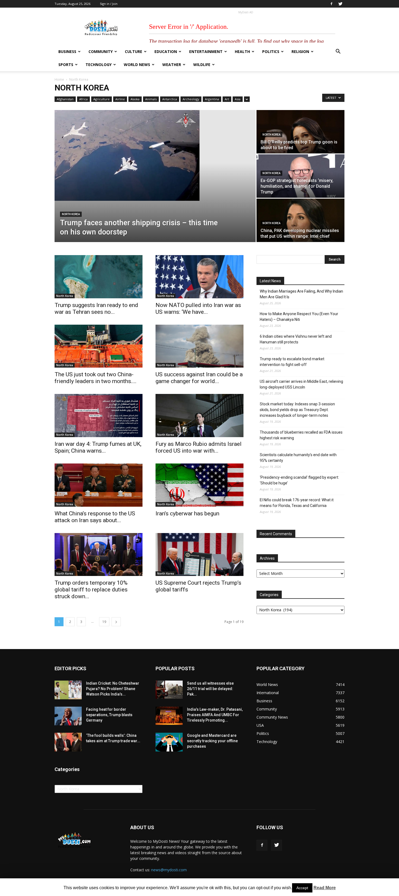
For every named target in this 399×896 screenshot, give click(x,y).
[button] (337, 52)
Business (67, 51)
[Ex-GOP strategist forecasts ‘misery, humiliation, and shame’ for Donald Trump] (300, 176)
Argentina (212, 99)
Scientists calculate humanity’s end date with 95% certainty (298, 458)
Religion (300, 51)
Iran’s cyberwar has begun (187, 513)
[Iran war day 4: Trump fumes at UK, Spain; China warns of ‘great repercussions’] (98, 415)
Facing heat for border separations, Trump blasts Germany (109, 714)
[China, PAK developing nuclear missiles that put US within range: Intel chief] (300, 220)
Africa (83, 99)
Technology (99, 64)
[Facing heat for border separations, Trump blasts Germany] (68, 716)
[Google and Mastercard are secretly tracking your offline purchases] (169, 742)
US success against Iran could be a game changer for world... (199, 377)
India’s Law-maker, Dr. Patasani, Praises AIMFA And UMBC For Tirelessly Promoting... (215, 714)
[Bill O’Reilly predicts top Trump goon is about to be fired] (300, 131)
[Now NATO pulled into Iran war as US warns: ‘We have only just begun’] (199, 276)
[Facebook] (331, 4)
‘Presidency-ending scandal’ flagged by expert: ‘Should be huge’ (299, 480)
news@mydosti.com (169, 869)
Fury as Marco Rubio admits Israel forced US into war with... (199, 447)
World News (137, 64)
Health (242, 51)
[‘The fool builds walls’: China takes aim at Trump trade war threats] (68, 742)
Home (59, 79)
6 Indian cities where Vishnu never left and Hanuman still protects (296, 339)
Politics (270, 51)
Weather (171, 64)
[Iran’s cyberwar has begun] (199, 485)
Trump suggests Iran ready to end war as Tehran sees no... (96, 308)
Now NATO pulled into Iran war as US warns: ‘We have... (198, 308)
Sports (65, 64)
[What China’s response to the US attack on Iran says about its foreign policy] (98, 485)
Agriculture (101, 99)
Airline (120, 99)
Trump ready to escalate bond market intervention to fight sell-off (292, 362)
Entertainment (206, 51)
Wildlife (201, 64)
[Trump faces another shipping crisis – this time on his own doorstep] (155, 155)
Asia (237, 99)
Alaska (135, 99)
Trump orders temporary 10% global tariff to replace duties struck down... (91, 589)
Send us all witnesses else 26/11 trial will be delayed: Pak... (210, 688)
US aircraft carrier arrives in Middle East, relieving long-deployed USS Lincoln (301, 384)
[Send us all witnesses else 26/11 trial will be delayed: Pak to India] (169, 689)
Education (165, 51)
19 (104, 621)
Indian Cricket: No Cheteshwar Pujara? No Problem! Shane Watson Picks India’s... (112, 688)
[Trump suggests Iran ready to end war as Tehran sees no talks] (98, 276)
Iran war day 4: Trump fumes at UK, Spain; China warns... (98, 447)
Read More (325, 887)
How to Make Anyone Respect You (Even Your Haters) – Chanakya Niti (299, 317)
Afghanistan (65, 99)
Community (100, 51)
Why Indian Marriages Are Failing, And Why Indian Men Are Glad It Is (301, 294)
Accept (302, 888)
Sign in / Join (109, 4)
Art (227, 99)
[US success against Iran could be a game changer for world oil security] (199, 346)
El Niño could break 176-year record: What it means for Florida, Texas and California (297, 503)
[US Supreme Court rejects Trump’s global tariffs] (199, 554)
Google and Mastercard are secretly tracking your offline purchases (212, 740)
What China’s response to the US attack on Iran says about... (95, 517)
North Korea (71, 214)
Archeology (191, 99)
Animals (151, 99)
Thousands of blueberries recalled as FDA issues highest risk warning (301, 435)
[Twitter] (340, 4)
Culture (133, 51)
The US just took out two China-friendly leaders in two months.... (96, 377)
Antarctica (169, 99)
